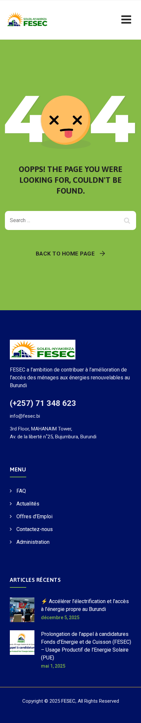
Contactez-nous (34, 529)
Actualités (27, 504)
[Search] (128, 220)
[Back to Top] (127, 712)
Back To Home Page (65, 253)
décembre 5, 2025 (60, 617)
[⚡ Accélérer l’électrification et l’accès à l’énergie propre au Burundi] (22, 610)
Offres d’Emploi (34, 516)
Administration (33, 542)
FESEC (68, 701)
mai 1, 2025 (53, 666)
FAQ (21, 491)
